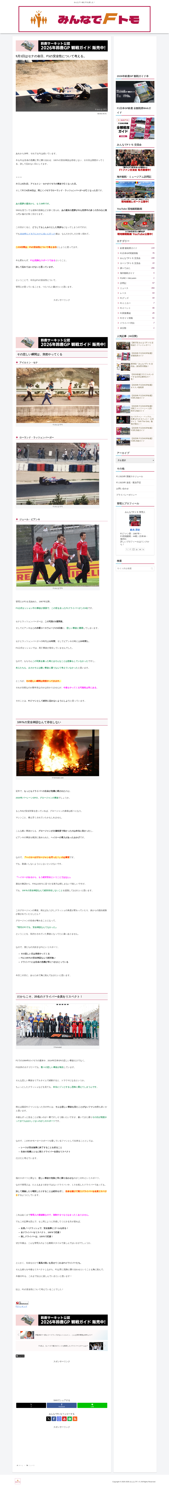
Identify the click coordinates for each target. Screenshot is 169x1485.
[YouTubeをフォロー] (64, 1418)
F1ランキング (21, 1306)
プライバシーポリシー (126, 495)
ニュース (21, 1356)
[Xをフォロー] (48, 1418)
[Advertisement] (38, 133)
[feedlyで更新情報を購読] (69, 1418)
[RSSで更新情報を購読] (75, 1418)
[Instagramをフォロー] (59, 1418)
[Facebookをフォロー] (54, 1418)
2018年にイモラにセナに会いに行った (38, 234)
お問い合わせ (122, 488)
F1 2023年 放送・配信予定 (128, 482)
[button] (152, 568)
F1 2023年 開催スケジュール (129, 476)
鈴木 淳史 (135, 529)
